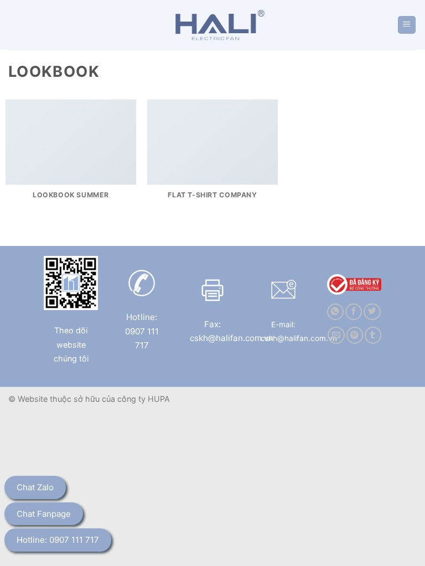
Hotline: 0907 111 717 (58, 539)
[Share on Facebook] (353, 312)
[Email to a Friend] (336, 335)
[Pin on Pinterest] (354, 335)
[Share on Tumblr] (373, 335)
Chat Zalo (35, 487)
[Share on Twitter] (372, 312)
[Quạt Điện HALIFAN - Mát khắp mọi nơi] (217, 25)
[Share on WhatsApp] (335, 312)
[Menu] (407, 25)
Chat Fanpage (44, 514)
